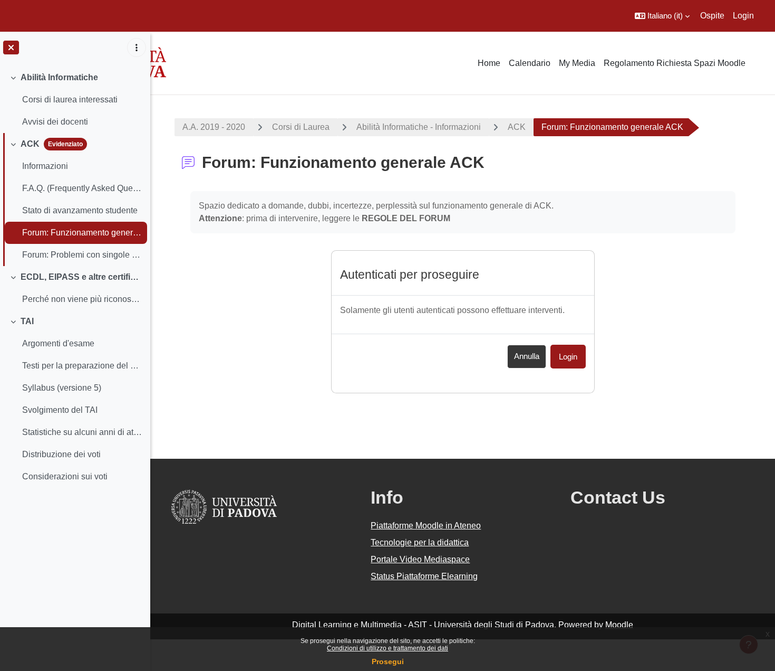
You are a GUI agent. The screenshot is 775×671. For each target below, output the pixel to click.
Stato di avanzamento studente (80, 210)
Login (743, 15)
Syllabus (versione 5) (61, 387)
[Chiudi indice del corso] (11, 47)
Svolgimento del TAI (60, 409)
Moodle (619, 624)
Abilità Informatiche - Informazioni (418, 126)
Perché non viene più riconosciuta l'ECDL (82, 299)
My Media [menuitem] (577, 63)
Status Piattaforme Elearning (424, 576)
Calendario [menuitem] (529, 63)
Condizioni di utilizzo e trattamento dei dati (387, 648)
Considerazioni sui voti (65, 476)
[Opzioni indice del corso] (136, 47)
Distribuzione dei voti (61, 454)
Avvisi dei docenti (55, 121)
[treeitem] (75, 100)
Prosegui (388, 661)
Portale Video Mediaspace (420, 559)
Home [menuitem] (489, 63)
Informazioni (45, 166)
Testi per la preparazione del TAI (82, 365)
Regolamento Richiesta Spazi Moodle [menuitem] (674, 63)
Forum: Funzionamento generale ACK (82, 232)
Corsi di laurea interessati (70, 99)
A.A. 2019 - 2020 (213, 126)
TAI (27, 321)
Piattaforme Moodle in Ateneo (426, 525)
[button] (662, 16)
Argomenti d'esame (58, 343)
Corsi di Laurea (301, 126)
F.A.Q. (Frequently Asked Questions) (82, 188)
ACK (30, 143)
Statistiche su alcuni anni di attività (82, 432)
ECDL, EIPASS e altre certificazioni (81, 276)
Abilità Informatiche (59, 77)
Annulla (526, 356)
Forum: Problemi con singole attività (82, 254)
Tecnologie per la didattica (420, 542)
